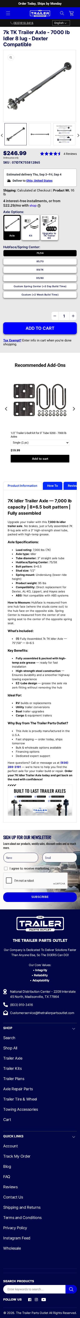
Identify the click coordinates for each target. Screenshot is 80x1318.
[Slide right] (78, 135)
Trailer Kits (12, 1068)
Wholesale (12, 1248)
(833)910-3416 (23, 23)
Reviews (10, 1187)
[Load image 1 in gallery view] (15, 134)
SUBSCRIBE (40, 897)
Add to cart (40, 458)
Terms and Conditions (22, 1218)
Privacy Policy (15, 1228)
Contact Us (13, 1197)
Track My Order (17, 1156)
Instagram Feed (16, 1238)
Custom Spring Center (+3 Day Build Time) (40, 286)
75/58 (40, 253)
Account (10, 1146)
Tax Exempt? (12, 340)
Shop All (10, 1048)
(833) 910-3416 (21, 1005)
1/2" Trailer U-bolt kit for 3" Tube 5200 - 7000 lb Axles (38, 434)
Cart (7, 1120)
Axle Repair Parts (18, 1089)
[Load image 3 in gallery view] (64, 134)
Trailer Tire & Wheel (20, 1099)
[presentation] (6, 408)
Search (9, 1038)
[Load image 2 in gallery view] (40, 134)
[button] (8, 13)
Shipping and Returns (22, 1207)
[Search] (71, 1289)
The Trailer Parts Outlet (32, 1313)
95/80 (40, 278)
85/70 (40, 261)
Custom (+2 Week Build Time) (40, 294)
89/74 (40, 269)
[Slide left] (1, 135)
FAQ (6, 1177)
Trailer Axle (12, 1058)
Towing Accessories (20, 1109)
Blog (7, 1166)
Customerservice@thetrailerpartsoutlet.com (42, 1013)
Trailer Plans (13, 1079)
